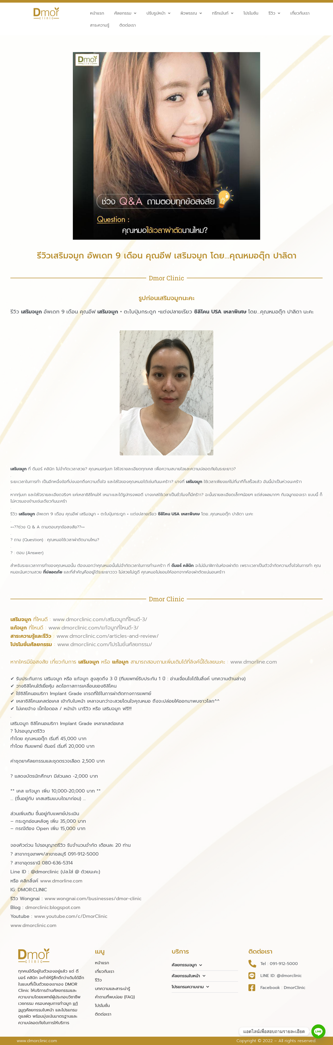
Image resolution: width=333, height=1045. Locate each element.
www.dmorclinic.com (33, 925)
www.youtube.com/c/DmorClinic (70, 916)
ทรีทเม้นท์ (220, 13)
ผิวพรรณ (189, 13)
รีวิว (271, 13)
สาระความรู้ (99, 25)
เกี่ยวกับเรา (300, 13)
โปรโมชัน (251, 13)
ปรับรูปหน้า (155, 13)
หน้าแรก (97, 13)
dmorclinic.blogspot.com (52, 907)
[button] (125, 13)
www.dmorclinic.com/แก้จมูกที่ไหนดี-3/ (93, 628)
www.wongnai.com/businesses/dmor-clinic (93, 898)
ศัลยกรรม (122, 13)
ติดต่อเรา (127, 25)
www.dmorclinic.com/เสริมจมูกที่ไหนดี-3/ (100, 619)
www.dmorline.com (253, 662)
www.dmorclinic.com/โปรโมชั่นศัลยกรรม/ (104, 644)
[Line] (318, 1031)
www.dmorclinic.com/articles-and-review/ (107, 636)
